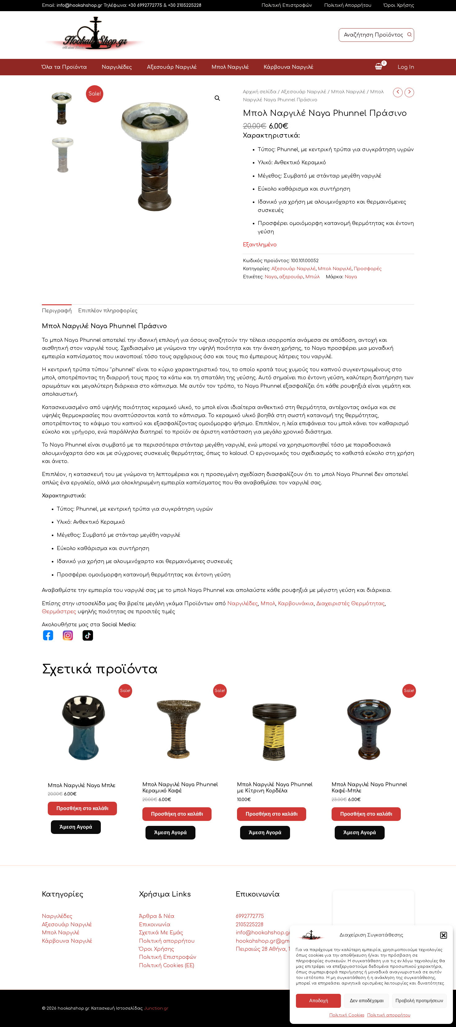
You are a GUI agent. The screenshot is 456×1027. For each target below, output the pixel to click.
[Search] (410, 35)
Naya (271, 276)
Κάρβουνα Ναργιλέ (67, 941)
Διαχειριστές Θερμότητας (350, 603)
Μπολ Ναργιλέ (348, 91)
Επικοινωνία (154, 925)
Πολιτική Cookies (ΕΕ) (166, 965)
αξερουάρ (291, 276)
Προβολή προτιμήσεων (419, 1000)
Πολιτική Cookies (346, 1015)
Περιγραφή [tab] (57, 311)
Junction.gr (156, 1008)
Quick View (86, 768)
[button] (443, 935)
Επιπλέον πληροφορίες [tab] (108, 311)
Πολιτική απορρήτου (388, 1015)
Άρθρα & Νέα (156, 916)
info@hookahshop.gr (79, 5)
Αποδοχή (318, 1000)
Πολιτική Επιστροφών (287, 5)
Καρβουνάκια (296, 603)
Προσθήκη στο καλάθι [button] (82, 808)
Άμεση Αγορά (76, 827)
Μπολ (268, 603)
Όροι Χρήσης (399, 5)
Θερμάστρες (60, 612)
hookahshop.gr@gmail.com (271, 941)
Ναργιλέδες (242, 603)
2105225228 (249, 925)
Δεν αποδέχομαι (366, 1000)
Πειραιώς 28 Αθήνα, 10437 (269, 949)
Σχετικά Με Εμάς (161, 933)
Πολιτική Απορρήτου (347, 5)
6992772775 (250, 916)
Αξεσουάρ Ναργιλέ (303, 91)
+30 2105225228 (184, 5)
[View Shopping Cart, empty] (378, 67)
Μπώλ (312, 276)
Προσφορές (368, 268)
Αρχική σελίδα (259, 91)
